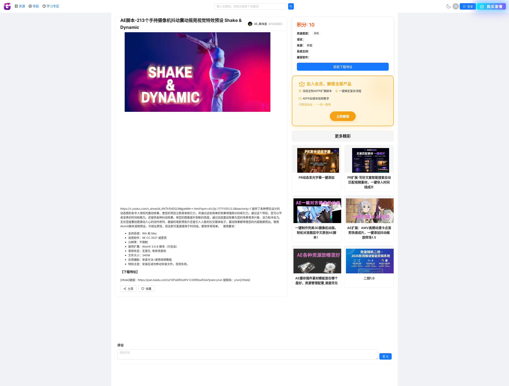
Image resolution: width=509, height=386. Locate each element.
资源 (22, 6)
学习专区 (53, 6)
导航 (36, 6)
